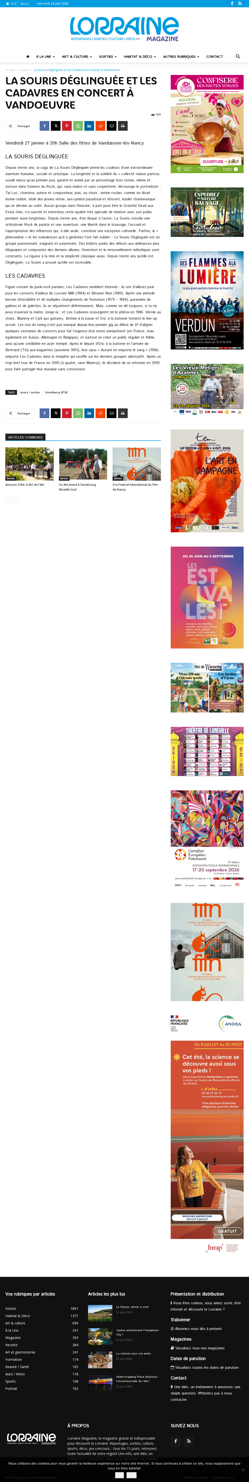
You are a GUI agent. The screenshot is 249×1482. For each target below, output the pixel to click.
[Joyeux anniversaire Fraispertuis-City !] (100, 1336)
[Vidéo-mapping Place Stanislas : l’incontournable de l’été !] (100, 1383)
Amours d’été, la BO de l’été (24, 484)
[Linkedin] (89, 126)
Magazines (181, 1339)
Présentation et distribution (197, 1294)
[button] (238, 57)
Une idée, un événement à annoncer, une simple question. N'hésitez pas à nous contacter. (205, 1393)
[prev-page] (8, 499)
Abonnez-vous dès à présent (198, 1328)
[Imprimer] (123, 126)
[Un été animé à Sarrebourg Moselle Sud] (83, 464)
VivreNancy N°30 (56, 392)
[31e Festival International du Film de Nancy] (137, 464)
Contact (214, 56)
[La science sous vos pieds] (100, 1360)
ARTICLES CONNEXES (25, 437)
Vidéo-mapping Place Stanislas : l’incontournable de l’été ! (137, 1379)
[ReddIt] (100, 126)
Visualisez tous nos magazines (199, 1348)
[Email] (111, 126)
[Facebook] (232, 3)
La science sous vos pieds (133, 1354)
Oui (119, 1475)
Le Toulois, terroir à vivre (132, 1307)
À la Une (43, 56)
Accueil (10, 70)
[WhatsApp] (78, 126)
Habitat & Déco (138, 56)
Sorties (106, 56)
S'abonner (180, 1320)
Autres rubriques (179, 56)
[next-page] (16, 499)
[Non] (242, 1469)
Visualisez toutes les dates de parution (206, 1367)
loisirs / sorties (30, 392)
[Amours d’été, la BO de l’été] (29, 464)
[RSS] (240, 3)
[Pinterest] (67, 126)
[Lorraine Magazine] (124, 29)
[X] (56, 126)
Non (131, 1475)
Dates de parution (188, 1359)
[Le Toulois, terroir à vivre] (100, 1313)
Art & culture (75, 56)
